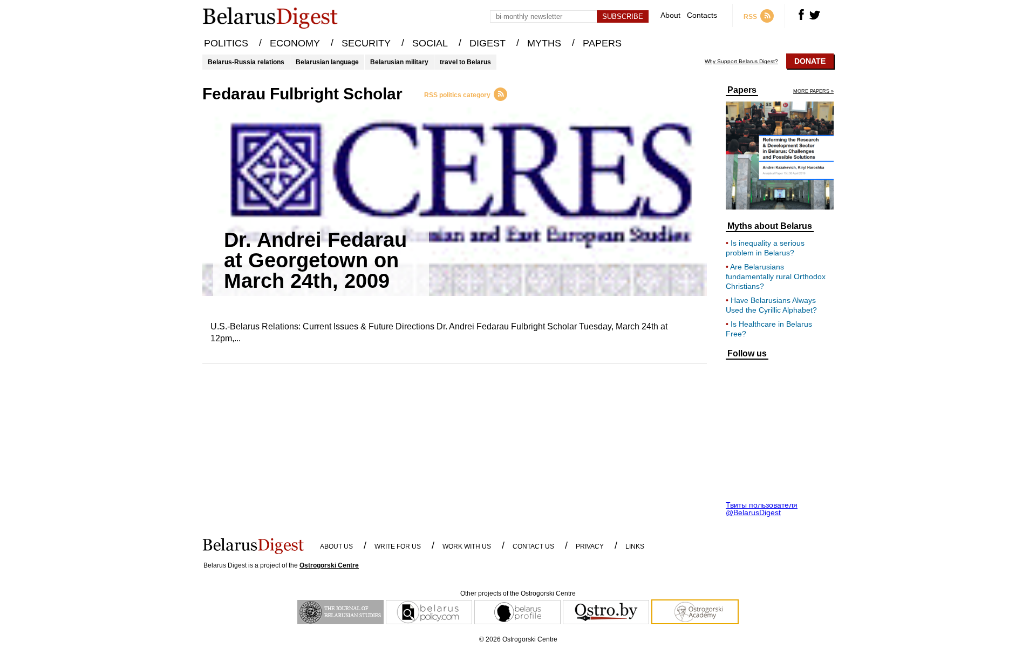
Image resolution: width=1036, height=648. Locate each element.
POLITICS (226, 43)
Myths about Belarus (769, 226)
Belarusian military (399, 62)
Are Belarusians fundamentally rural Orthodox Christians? (776, 276)
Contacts (702, 15)
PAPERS (602, 43)
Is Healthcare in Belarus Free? (769, 329)
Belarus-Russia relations (246, 62)
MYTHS (544, 43)
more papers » (813, 91)
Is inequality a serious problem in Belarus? (765, 248)
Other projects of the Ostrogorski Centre (518, 593)
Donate (810, 61)
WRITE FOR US (397, 546)
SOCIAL (430, 43)
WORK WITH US (466, 546)
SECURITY (366, 43)
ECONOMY (295, 43)
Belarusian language (327, 62)
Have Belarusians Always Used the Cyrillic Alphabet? (771, 305)
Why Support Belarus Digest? (741, 61)
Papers (741, 90)
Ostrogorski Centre (329, 565)
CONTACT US (533, 546)
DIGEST (487, 43)
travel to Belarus (465, 62)
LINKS (634, 546)
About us (336, 546)
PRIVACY (590, 546)
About (670, 15)
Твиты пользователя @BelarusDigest (762, 509)
